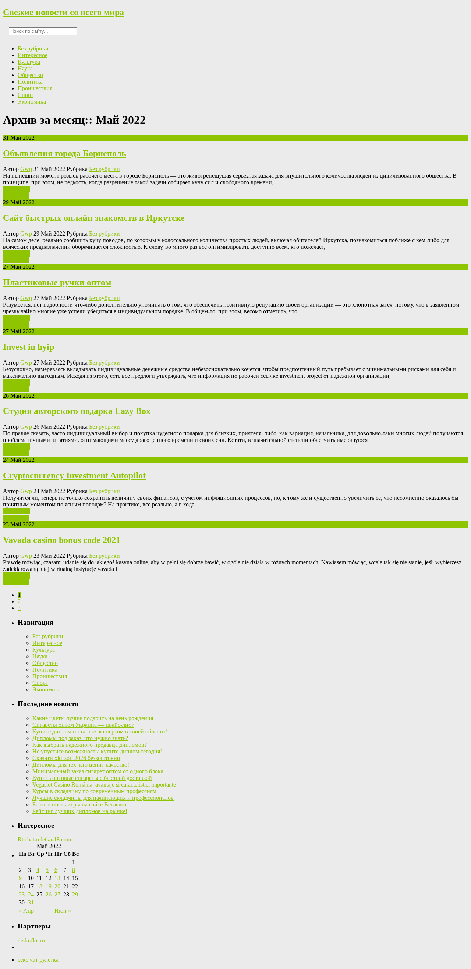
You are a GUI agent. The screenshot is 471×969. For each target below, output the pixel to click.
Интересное (32, 55)
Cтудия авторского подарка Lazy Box (76, 411)
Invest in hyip (28, 347)
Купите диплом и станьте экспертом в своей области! (99, 731)
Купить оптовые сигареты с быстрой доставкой (92, 778)
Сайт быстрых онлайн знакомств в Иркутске (94, 218)
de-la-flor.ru (31, 940)
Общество (30, 75)
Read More (16, 195)
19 (49, 886)
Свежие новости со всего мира (63, 12)
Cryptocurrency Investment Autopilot (74, 475)
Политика (30, 82)
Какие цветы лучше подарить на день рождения (92, 718)
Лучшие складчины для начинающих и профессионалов (103, 798)
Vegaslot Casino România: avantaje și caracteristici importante (104, 784)
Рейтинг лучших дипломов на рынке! (79, 811)
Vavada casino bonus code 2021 (61, 540)
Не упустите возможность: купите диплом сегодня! (97, 751)
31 (31, 902)
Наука (25, 68)
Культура (29, 62)
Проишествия (35, 88)
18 (39, 886)
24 (31, 894)
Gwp (26, 169)
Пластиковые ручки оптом (57, 282)
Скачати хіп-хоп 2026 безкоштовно (76, 758)
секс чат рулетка (38, 959)
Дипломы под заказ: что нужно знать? (80, 738)
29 (75, 894)
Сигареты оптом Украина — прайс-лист (83, 725)
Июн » (62, 910)
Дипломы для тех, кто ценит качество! (80, 764)
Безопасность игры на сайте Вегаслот (79, 804)
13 (57, 878)
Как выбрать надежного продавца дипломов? (89, 745)
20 (57, 886)
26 (49, 894)
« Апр (26, 910)
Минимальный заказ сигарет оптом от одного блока (97, 771)
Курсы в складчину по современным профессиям (94, 791)
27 (57, 894)
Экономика (32, 101)
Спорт (25, 95)
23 (22, 894)
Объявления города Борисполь (64, 153)
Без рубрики (33, 48)
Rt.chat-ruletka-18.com (44, 839)
